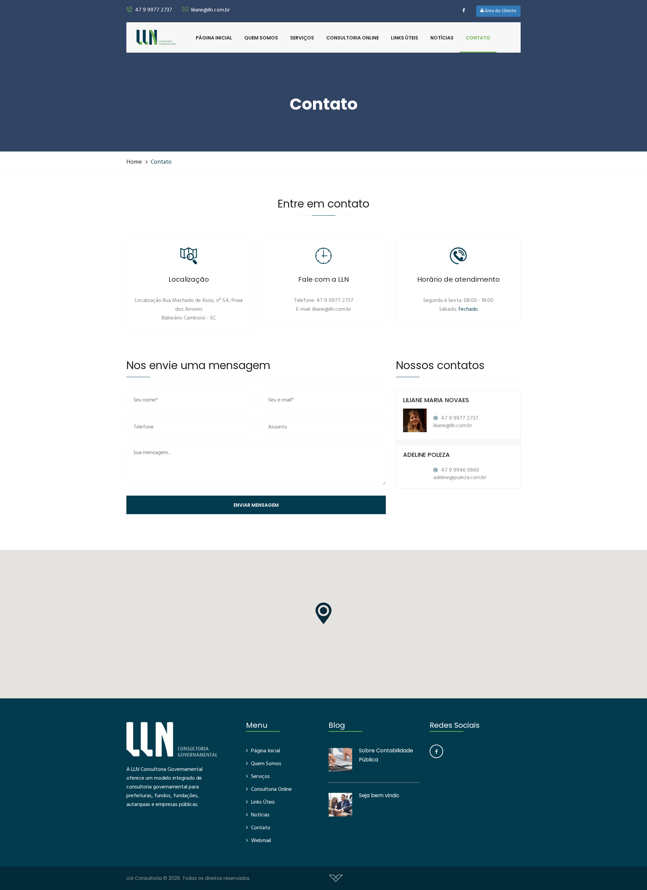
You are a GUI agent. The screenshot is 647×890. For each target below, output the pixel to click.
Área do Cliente (500, 11)
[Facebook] (436, 751)
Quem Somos (261, 37)
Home (134, 162)
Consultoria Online (352, 37)
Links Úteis (404, 37)
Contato (478, 37)
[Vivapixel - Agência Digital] (336, 878)
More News (343, 823)
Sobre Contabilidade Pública (386, 755)
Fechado (468, 309)
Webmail (261, 840)
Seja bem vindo (379, 795)
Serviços (302, 37)
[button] (323, 613)
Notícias (442, 37)
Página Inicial (214, 37)
